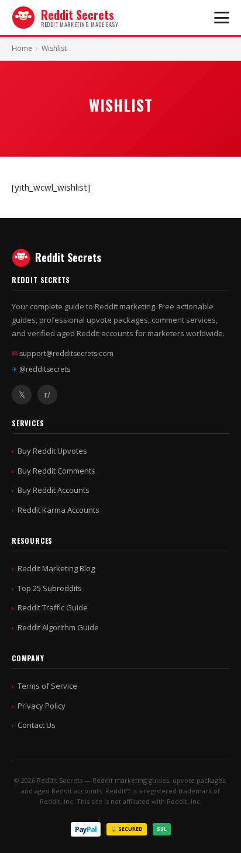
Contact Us (37, 725)
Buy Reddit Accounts (53, 490)
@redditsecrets (41, 369)
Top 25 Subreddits (50, 588)
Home (22, 48)
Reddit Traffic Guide (53, 607)
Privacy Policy (42, 705)
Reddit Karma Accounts (58, 510)
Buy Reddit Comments (56, 470)
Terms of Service (47, 686)
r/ (47, 394)
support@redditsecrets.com (62, 353)
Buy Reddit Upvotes (52, 451)
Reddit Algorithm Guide (58, 627)
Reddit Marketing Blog (56, 568)
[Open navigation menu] (221, 17)
